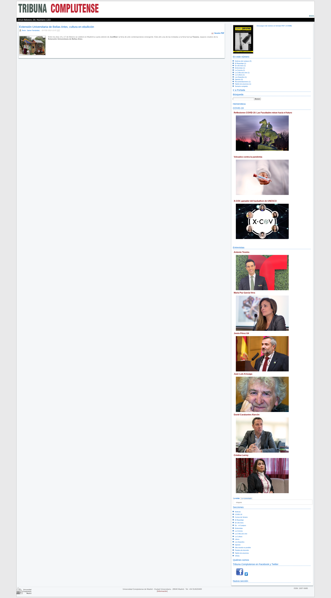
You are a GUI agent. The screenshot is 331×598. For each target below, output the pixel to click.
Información (162, 591)
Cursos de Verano (241, 517)
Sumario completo (241, 86)
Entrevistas (238, 247)
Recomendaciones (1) (243, 82)
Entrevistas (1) (240, 68)
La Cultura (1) (240, 75)
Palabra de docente (242, 550)
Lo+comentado (246, 498)
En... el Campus (240, 525)
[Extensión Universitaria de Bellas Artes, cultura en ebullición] (48, 41)
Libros (237, 539)
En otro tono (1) (240, 66)
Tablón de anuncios (242, 553)
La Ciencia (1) (240, 70)
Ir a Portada (239, 90)
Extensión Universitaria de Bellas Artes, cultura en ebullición (56, 26)
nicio (311, 16)
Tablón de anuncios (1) (243, 84)
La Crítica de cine (241, 534)
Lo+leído (236, 498)
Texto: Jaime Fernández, (31, 30)
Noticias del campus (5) (243, 61)
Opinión (237, 545)
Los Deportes (239, 542)
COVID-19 (238, 108)
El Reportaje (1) (240, 63)
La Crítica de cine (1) (242, 73)
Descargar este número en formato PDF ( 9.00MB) (274, 26)
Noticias (238, 512)
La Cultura (238, 537)
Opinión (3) (239, 79)
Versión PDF (219, 33)
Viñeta (237, 556)
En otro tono (239, 523)
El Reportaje (239, 520)
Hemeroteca (239, 104)
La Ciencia (239, 531)
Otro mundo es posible (243, 547)
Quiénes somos (241, 560)
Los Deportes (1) (241, 77)
